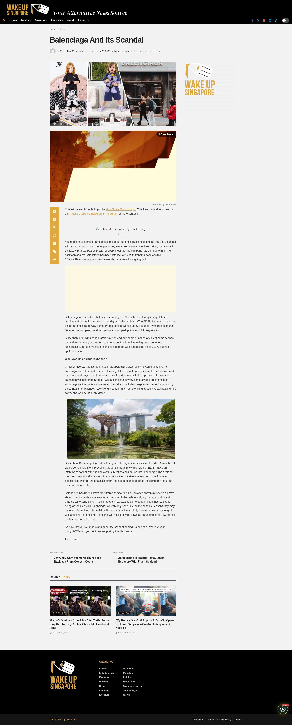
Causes (103, 668)
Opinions (128, 51)
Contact (238, 719)
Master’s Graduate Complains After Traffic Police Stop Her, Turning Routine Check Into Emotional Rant (79, 624)
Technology (130, 690)
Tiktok (73, 213)
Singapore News (132, 686)
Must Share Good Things (72, 51)
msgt (75, 539)
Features (40, 20)
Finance (103, 681)
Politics (24, 20)
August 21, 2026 (126, 633)
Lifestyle (56, 20)
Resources (129, 681)
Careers (210, 719)
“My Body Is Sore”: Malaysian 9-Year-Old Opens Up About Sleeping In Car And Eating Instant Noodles (145, 624)
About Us (83, 20)
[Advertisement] (120, 288)
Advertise (198, 719)
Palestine (128, 673)
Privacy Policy (224, 719)
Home (13, 20)
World (70, 20)
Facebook (83, 213)
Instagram (96, 213)
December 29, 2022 (100, 51)
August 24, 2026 (60, 633)
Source (120, 234)
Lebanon (104, 690)
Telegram (111, 213)
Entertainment (107, 673)
